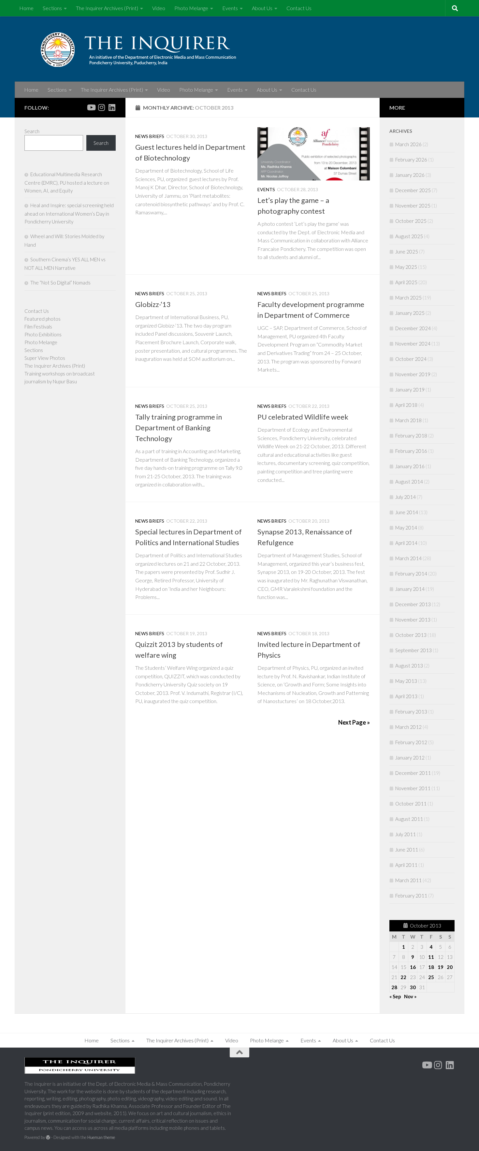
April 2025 (406, 282)
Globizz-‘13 (153, 304)
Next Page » (354, 722)
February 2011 (411, 895)
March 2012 (408, 727)
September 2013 (413, 650)
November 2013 (412, 619)
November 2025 (412, 205)
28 (394, 987)
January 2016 (410, 466)
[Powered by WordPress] (48, 1137)
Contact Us (299, 8)
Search (31, 131)
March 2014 (408, 558)
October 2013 (411, 635)
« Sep (395, 996)
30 (413, 987)
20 (450, 967)
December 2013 (413, 604)
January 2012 (410, 757)
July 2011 (405, 834)
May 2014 (406, 527)
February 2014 (411, 573)
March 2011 (408, 880)
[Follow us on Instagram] (101, 107)
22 (403, 977)
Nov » (410, 996)
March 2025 (408, 297)
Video (158, 8)
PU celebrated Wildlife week (302, 416)
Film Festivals (38, 327)
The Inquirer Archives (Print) (107, 8)
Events (230, 8)
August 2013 (409, 665)
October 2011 (411, 803)
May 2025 (406, 267)
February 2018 (411, 435)
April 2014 (406, 543)
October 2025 (411, 221)
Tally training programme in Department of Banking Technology (178, 427)
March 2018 (408, 420)
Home (26, 8)
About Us (262, 8)
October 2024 (411, 359)
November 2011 (412, 788)
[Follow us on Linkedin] (112, 107)
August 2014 (409, 481)
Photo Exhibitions (43, 334)
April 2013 (406, 696)
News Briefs (149, 136)
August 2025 (409, 236)
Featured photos (42, 319)
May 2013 (406, 681)
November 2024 (412, 343)
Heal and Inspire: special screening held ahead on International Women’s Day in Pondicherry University (69, 213)
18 (431, 967)
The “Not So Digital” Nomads (60, 282)
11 (431, 957)
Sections (52, 8)
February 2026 (411, 159)
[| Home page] (154, 49)
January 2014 (410, 589)
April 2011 (406, 865)
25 (431, 977)
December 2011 (413, 773)
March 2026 (408, 144)
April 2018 (406, 405)
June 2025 (406, 251)
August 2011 (409, 819)
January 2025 (410, 313)
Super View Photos (44, 358)
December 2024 (413, 328)
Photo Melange (191, 8)
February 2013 (411, 711)
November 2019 (412, 374)
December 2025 (413, 190)
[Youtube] (91, 107)
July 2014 (405, 497)
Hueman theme (101, 1137)
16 (413, 967)
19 (440, 967)
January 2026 (410, 175)
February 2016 (411, 451)
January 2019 (410, 389)
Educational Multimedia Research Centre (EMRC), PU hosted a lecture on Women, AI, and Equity (66, 182)
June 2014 (406, 512)
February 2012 (411, 742)
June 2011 (406, 849)
